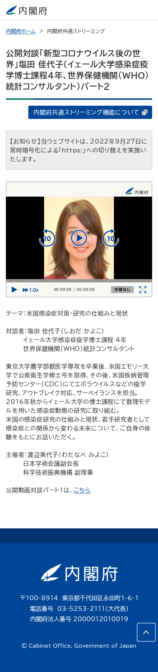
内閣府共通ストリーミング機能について (86, 112)
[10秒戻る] (47, 238)
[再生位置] (79, 280)
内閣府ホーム (21, 31)
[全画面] (143, 289)
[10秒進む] (110, 238)
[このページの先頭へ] (146, 632)
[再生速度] (32, 289)
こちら (82, 490)
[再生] (79, 238)
